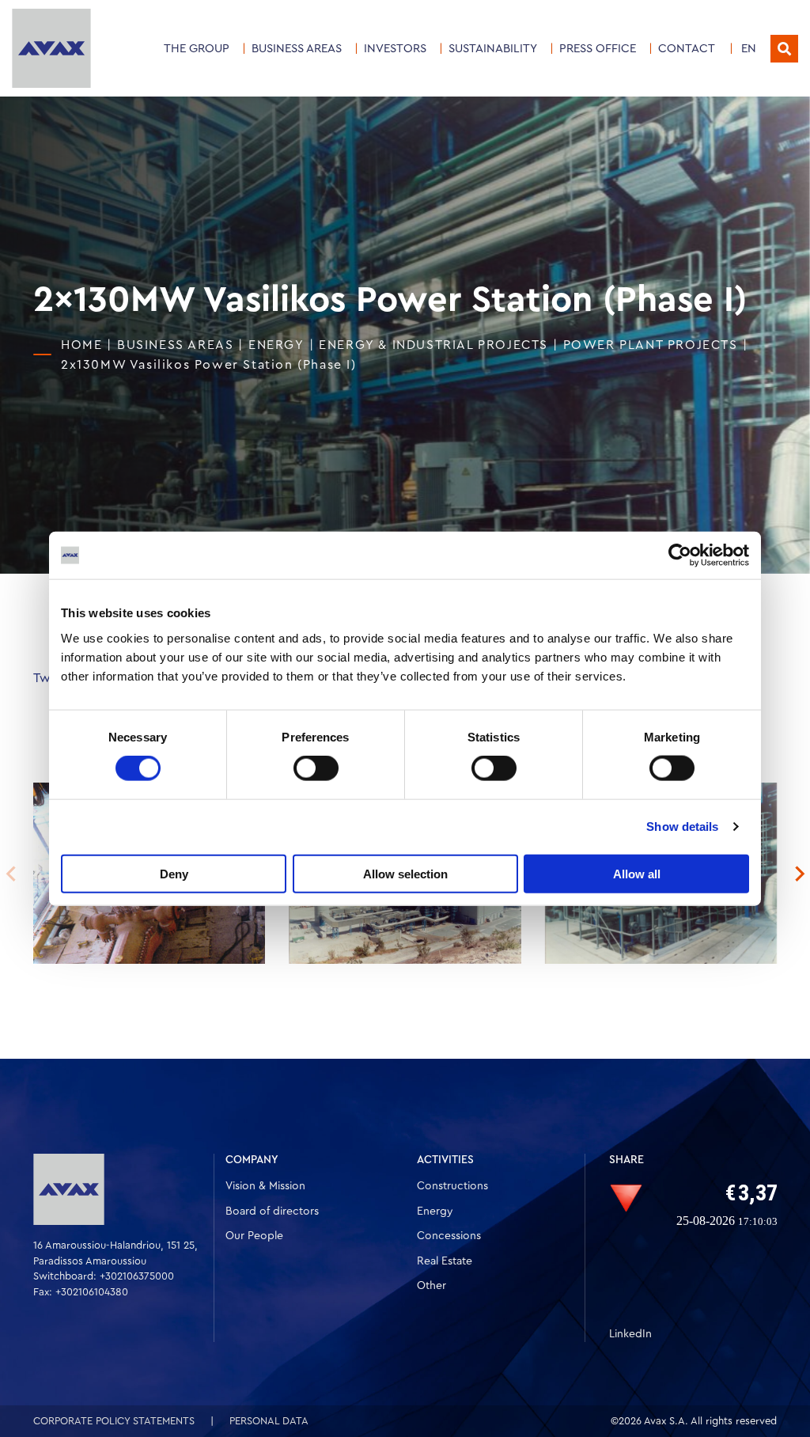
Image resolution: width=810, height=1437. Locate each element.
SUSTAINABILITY (493, 49)
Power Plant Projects (650, 345)
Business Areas (297, 49)
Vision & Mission (265, 1186)
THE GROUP (196, 49)
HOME (81, 345)
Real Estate (444, 1261)
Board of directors (272, 1211)
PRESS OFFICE (597, 49)
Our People (254, 1236)
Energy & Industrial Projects (433, 345)
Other (431, 1285)
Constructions (452, 1186)
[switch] (316, 768)
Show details (682, 826)
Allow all (636, 873)
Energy (435, 1211)
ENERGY (276, 345)
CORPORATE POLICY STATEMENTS (114, 1421)
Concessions (449, 1236)
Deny (174, 873)
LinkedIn (630, 1334)
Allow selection (405, 873)
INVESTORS (395, 49)
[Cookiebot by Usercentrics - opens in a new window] (680, 555)
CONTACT (686, 49)
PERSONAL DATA (268, 1421)
